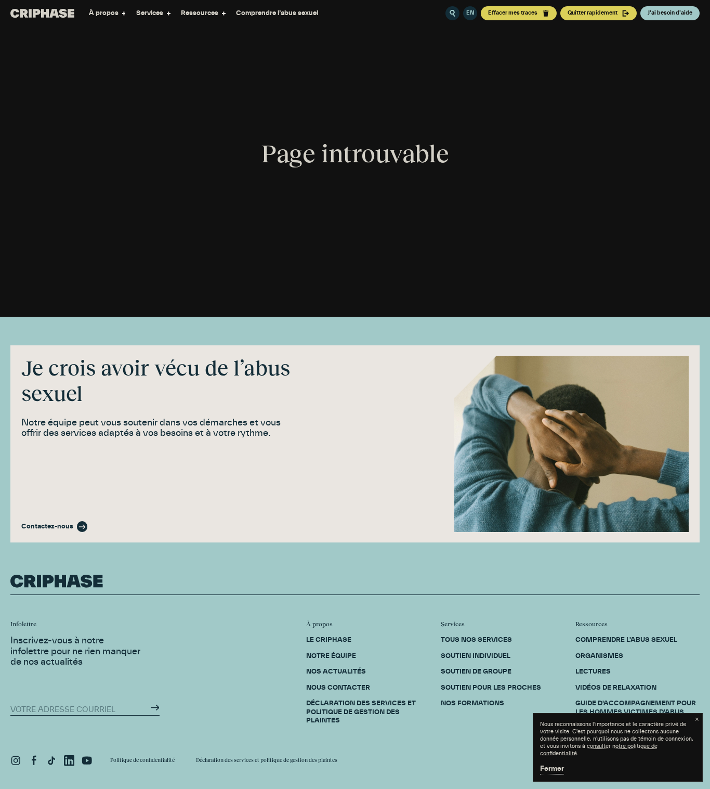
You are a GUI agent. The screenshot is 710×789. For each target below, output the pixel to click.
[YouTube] (87, 760)
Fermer (552, 769)
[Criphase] (42, 13)
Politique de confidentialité (142, 760)
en (470, 13)
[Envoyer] (155, 707)
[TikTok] (51, 760)
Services (149, 13)
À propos (104, 13)
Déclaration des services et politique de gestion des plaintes (266, 760)
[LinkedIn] (69, 760)
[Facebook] (34, 760)
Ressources (199, 13)
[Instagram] (15, 760)
